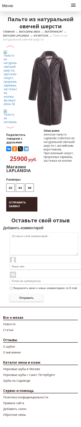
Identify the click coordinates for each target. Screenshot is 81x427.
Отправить (26, 297)
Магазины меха (29, 31)
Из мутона (41, 35)
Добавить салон (14, 409)
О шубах (9, 346)
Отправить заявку (17, 204)
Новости (9, 324)
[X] (20, 148)
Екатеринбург (54, 31)
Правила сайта (13, 403)
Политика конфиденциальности (25, 397)
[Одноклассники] (14, 148)
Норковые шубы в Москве (21, 369)
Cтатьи (8, 330)
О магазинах (12, 352)
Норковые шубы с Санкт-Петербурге (29, 375)
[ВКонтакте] (8, 148)
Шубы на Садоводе (16, 381)
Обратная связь (14, 415)
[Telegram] (26, 148)
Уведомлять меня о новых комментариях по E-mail (45, 288)
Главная (9, 31)
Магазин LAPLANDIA (16, 35)
